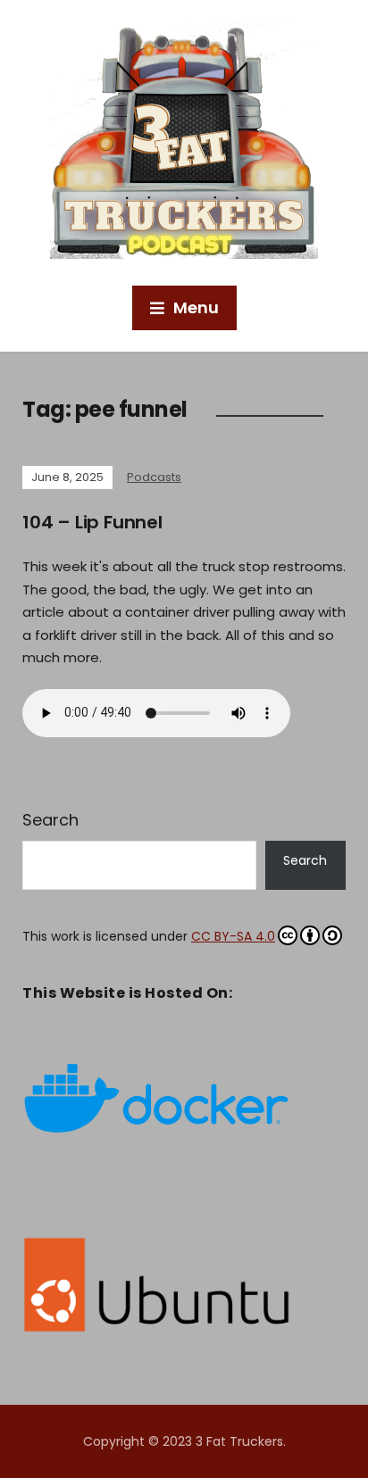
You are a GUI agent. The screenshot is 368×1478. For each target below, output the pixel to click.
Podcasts (154, 477)
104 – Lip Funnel (92, 522)
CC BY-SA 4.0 (233, 936)
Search (50, 820)
